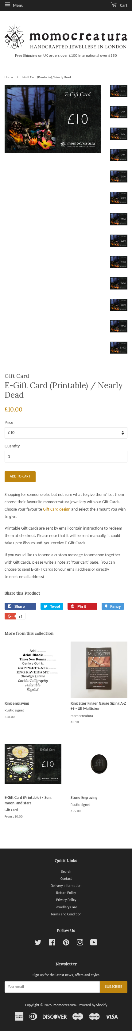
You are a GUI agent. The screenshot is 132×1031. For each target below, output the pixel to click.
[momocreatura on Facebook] (52, 944)
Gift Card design (56, 509)
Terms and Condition (66, 914)
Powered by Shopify (92, 1005)
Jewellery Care (66, 907)
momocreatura (64, 1005)
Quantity (12, 446)
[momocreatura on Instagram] (79, 944)
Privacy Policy (66, 900)
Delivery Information (66, 886)
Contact (66, 879)
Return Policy (66, 893)
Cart (123, 5)
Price (9, 422)
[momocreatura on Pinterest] (66, 944)
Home (9, 77)
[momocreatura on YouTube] (93, 944)
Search (66, 872)
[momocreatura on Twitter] (38, 944)
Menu (18, 5)
